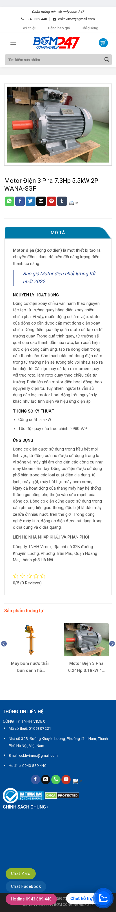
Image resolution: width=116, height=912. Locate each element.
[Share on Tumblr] (62, 201)
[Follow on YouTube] (66, 779)
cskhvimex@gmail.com (76, 19)
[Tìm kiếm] (106, 59)
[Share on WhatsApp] (9, 201)
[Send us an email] (45, 779)
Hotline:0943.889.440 (31, 899)
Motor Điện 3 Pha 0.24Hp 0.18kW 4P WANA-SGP (86, 667)
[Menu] (13, 42)
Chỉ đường (90, 28)
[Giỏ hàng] (103, 42)
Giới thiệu (28, 28)
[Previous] (4, 655)
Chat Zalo (20, 873)
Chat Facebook (26, 886)
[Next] (112, 655)
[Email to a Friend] (41, 201)
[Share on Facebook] (20, 201)
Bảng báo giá (59, 28)
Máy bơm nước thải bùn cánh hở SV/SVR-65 (30, 667)
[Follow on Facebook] (35, 779)
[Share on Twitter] (30, 201)
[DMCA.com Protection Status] (62, 795)
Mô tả (58, 232)
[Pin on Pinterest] (51, 201)
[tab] (58, 233)
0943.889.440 (36, 19)
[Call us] (56, 779)
